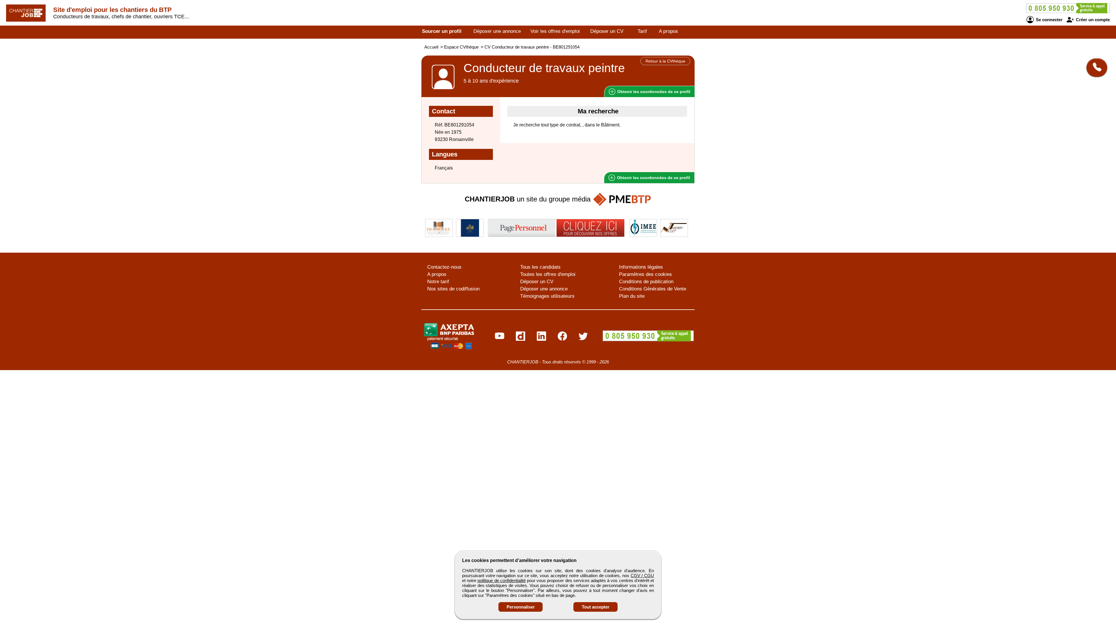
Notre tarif (438, 281)
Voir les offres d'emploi (555, 31)
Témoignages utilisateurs (547, 296)
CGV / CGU (642, 575)
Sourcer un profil (442, 31)
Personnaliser (521, 606)
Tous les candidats (540, 267)
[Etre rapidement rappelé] (1094, 67)
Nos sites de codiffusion (453, 289)
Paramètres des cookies (645, 274)
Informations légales (641, 267)
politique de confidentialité (501, 580)
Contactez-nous (444, 267)
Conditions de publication (646, 281)
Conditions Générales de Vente (652, 289)
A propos (668, 31)
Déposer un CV (606, 31)
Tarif (642, 31)
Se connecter (1049, 19)
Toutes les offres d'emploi (547, 274)
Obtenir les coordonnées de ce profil (653, 177)
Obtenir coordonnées (653, 91)
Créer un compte (1092, 19)
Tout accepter (595, 606)
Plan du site (632, 296)
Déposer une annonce (497, 31)
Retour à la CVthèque (665, 61)
